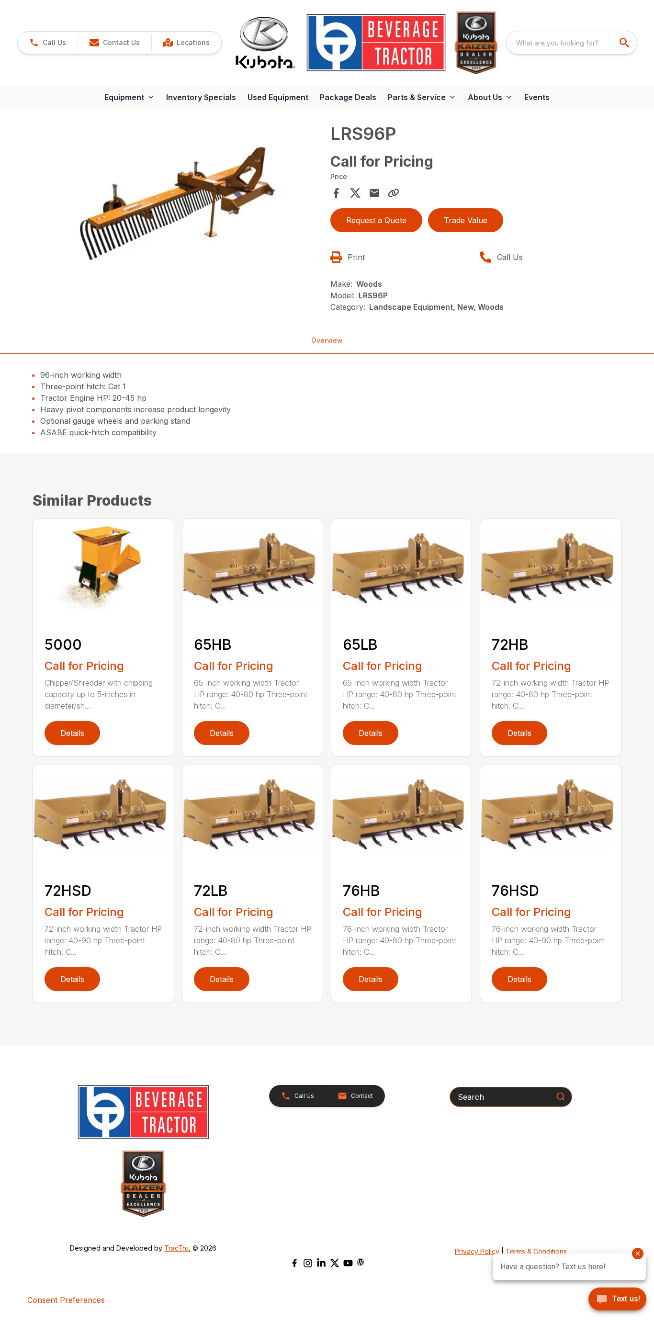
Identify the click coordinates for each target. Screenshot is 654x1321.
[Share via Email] (374, 193)
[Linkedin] (321, 1263)
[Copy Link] (393, 193)
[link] (186, 42)
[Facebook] (294, 1263)
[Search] (560, 1096)
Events (537, 97)
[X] (334, 1263)
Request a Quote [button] (376, 220)
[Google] (360, 1262)
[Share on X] (355, 193)
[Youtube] (348, 1263)
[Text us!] (617, 1300)
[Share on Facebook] (336, 193)
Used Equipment (278, 97)
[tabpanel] (178, 210)
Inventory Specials (201, 97)
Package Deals (348, 97)
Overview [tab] (327, 340)
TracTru (176, 1248)
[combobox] (572, 42)
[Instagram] (308, 1263)
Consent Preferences (66, 1300)
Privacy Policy (477, 1251)
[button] (48, 42)
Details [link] (72, 733)
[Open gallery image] (178, 209)
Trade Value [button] (465, 220)
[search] (625, 43)
